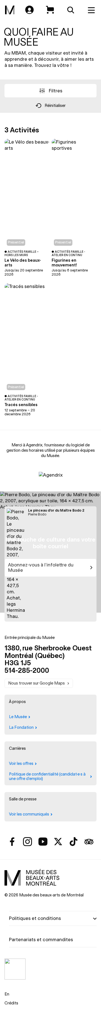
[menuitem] (10, 10)
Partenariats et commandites (41, 939)
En (6, 994)
